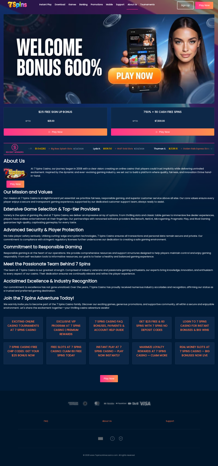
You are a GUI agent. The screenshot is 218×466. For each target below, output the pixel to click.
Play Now (204, 5)
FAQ (46, 421)
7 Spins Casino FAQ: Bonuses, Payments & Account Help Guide (109, 326)
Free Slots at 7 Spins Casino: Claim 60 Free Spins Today (66, 351)
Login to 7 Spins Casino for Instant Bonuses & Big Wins (194, 326)
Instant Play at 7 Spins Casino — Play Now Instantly (109, 351)
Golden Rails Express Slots (188, 148)
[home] (20, 8)
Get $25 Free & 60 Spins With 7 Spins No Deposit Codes (151, 326)
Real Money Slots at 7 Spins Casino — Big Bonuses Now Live (195, 351)
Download (60, 4)
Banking (83, 4)
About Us (132, 4)
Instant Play (45, 4)
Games (72, 4)
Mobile (109, 4)
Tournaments (147, 4)
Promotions (97, 4)
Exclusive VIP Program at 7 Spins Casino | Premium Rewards (66, 328)
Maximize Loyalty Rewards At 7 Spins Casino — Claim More (151, 351)
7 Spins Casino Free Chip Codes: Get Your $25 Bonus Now (23, 351)
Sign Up (185, 5)
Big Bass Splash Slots (53, 148)
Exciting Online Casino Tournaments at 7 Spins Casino (23, 326)
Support (120, 4)
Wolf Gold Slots (117, 148)
